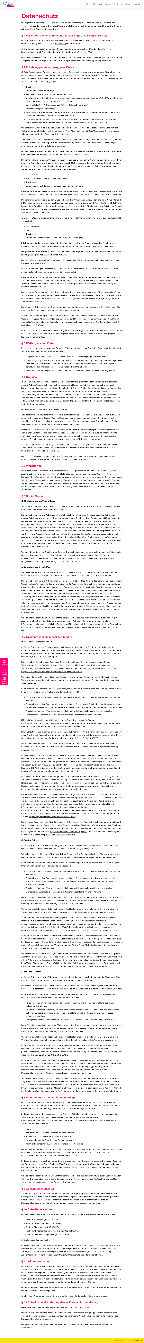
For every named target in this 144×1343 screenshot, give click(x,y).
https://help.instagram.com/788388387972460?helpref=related (58, 726)
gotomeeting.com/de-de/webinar (71, 1105)
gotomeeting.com (30, 1105)
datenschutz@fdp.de (86, 49)
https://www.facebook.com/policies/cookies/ (41, 813)
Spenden (4, 664)
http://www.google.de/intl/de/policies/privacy (41, 627)
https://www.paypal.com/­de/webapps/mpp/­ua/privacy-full (79, 1203)
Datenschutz (121, 1340)
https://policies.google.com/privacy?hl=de (72, 1073)
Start (88, 4)
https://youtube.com (96, 506)
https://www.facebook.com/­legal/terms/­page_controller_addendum (51, 671)
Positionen (118, 4)
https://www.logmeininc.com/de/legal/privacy (89, 1179)
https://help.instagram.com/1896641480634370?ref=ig (52, 817)
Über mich (97, 4)
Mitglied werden (4, 673)
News (128, 4)
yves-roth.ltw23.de (30, 26)
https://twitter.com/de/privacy (42, 948)
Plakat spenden (4, 682)
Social (108, 4)
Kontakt (137, 4)
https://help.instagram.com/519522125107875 (55, 835)
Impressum (60, 43)
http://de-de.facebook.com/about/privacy (68, 831)
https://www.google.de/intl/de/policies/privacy (94, 558)
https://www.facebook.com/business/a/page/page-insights (47, 723)
